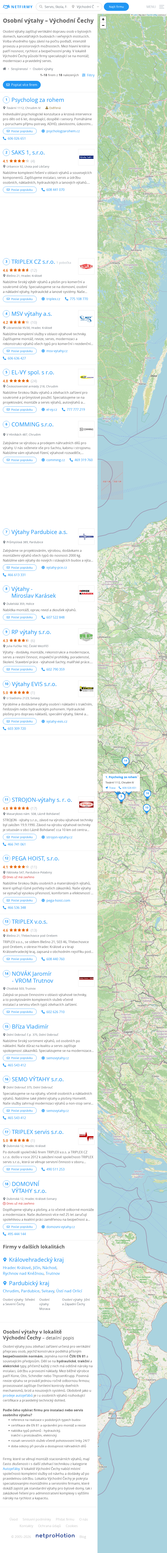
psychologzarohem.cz (63, 131)
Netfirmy (22, 6)
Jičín (36, 1267)
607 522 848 (55, 617)
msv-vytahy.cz (56, 351)
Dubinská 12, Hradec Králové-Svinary (32, 1199)
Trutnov (53, 1273)
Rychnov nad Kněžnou (23, 1273)
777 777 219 (76, 409)
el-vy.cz (51, 409)
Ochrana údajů (49, 1526)
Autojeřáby (11, 1468)
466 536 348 (17, 907)
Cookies (72, 1526)
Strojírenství (19, 69)
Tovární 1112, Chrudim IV (24, 108)
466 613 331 (17, 575)
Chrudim (11, 1291)
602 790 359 (55, 669)
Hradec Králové (17, 1267)
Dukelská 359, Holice (20, 604)
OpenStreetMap (152, 15)
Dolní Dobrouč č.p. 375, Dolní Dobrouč (32, 1035)
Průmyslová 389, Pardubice (25, 542)
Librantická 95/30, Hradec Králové (29, 328)
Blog (82, 1536)
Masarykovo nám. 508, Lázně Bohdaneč (33, 814)
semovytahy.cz (57, 1058)
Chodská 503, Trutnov (21, 988)
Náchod (49, 1267)
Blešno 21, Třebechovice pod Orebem (32, 936)
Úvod (14, 1519)
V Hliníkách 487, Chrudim (24, 434)
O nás (83, 1519)
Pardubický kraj (29, 1283)
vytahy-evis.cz (56, 721)
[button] (121, 798)
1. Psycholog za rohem (121, 777)
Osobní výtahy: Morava (44, 1304)
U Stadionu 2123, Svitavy (23, 698)
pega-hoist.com (58, 900)
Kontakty (26, 1526)
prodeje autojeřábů (18, 1395)
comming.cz (55, 460)
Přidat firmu (65, 1519)
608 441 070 (55, 189)
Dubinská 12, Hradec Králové (26, 1146)
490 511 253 (55, 1169)
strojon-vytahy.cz (59, 837)
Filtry (90, 75)
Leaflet (135, 15)
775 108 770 (79, 299)
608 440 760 (55, 959)
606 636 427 (17, 358)
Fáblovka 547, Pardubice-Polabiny (29, 872)
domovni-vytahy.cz (60, 1227)
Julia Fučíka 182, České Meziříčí (27, 646)
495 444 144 (17, 1234)
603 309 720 (17, 728)
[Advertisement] (48, 225)
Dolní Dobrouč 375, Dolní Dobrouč (30, 1087)
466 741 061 (17, 844)
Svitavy (48, 1291)
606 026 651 (17, 138)
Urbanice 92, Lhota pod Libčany (28, 166)
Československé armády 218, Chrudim (32, 386)
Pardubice (30, 1291)
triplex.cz (53, 299)
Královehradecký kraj (36, 1259)
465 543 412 (17, 1065)
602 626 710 (55, 1012)
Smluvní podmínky (37, 1519)
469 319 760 (84, 460)
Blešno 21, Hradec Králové (24, 276)
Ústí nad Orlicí (69, 1291)
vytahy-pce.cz (56, 567)
